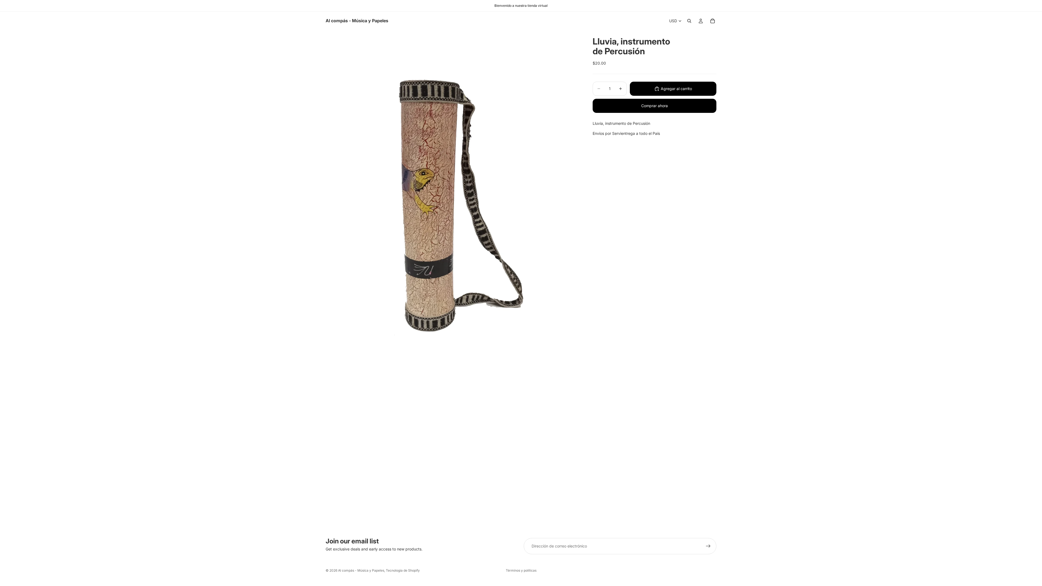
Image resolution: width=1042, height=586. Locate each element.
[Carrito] (713, 21)
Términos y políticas (521, 570)
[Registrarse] (708, 546)
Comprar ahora (654, 105)
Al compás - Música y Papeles (361, 570)
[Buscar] (689, 21)
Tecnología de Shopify (403, 570)
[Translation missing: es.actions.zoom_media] (453, 199)
